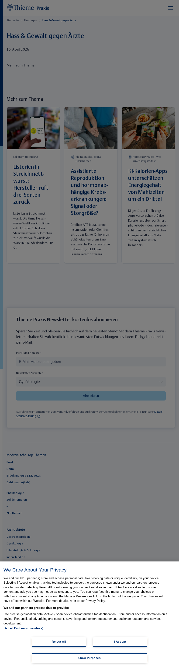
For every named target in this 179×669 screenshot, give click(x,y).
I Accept (120, 641)
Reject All (59, 641)
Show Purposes (89, 658)
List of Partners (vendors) (23, 628)
